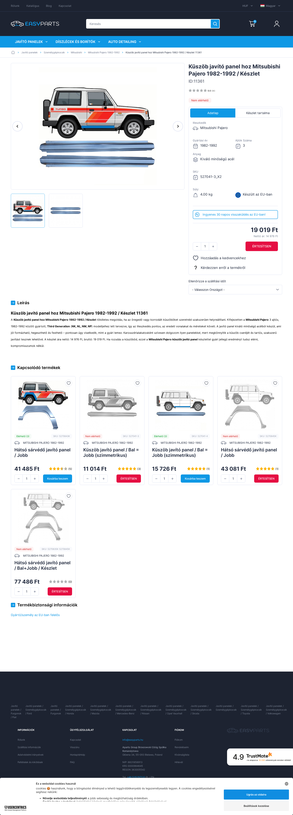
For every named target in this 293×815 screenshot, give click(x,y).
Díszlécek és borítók (75, 42)
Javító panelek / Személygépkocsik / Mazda (100, 709)
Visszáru (74, 747)
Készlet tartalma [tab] (258, 113)
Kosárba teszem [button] (57, 478)
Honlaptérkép (77, 754)
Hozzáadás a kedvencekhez (223, 258)
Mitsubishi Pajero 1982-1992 (104, 52)
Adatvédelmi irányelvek (31, 754)
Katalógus (32, 5)
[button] (197, 246)
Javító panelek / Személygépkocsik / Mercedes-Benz (125, 709)
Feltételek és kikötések (30, 762)
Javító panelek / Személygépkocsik (226, 707)
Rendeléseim (182, 747)
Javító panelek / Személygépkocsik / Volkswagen (276, 709)
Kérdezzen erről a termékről (223, 268)
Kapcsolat (65, 5)
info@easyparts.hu (132, 739)
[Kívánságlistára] (68, 383)
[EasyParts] (35, 24)
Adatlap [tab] (212, 113)
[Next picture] (178, 126)
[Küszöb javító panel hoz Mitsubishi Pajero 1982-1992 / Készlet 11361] (28, 210)
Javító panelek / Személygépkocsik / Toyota (251, 709)
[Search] (215, 24)
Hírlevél (179, 762)
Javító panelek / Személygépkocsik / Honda (75, 709)
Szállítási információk (29, 747)
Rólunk (15, 5)
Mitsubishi (76, 52)
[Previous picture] (17, 126)
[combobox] (235, 289)
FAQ (72, 762)
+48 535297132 (136, 777)
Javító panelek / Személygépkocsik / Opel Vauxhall (176, 709)
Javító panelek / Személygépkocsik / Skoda (201, 709)
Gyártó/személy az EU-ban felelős (35, 615)
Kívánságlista (182, 754)
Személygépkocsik (54, 52)
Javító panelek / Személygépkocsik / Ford (35, 709)
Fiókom (179, 739)
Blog (49, 5)
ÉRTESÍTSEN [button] (261, 246)
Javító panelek (29, 42)
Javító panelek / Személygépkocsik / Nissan (150, 709)
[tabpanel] (235, 164)
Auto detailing (122, 42)
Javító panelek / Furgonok (56, 709)
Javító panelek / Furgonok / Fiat (16, 711)
